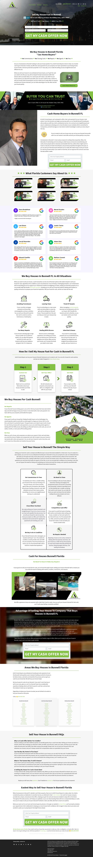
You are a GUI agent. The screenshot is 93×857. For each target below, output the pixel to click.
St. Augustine (69, 715)
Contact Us (83, 6)
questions (35, 780)
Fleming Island (23, 720)
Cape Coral (24, 713)
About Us (45, 5)
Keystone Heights (46, 713)
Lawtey (46, 716)
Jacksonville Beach (47, 712)
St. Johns (69, 716)
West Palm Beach (69, 722)
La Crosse (46, 715)
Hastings (46, 704)
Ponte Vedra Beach (69, 711)
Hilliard (46, 709)
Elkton (24, 717)
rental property (74, 307)
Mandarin (46, 718)
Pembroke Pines (69, 710)
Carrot (65, 855)
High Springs (47, 708)
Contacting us (43, 831)
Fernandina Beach (24, 718)
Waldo (70, 721)
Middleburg (47, 721)
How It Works (32, 5)
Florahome (24, 721)
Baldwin (23, 708)
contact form (62, 804)
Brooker (24, 709)
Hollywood (46, 710)
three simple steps (54, 359)
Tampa (69, 720)
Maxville (46, 719)
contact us (50, 780)
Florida (24, 703)
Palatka (69, 707)
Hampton (46, 703)
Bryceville (23, 710)
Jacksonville (47, 711)
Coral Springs (24, 715)
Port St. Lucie (70, 712)
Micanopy (46, 720)
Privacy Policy (16, 841)
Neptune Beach (46, 724)
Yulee (69, 724)
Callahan (23, 712)
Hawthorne (47, 705)
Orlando (69, 704)
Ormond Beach (69, 705)
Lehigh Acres (47, 717)
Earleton (23, 716)
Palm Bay (69, 708)
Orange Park (70, 703)
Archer (24, 705)
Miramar (46, 722)
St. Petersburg (69, 717)
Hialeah (46, 707)
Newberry (46, 725)
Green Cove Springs (24, 724)
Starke (70, 718)
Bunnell (17, 675)
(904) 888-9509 (67, 4)
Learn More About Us (68, 86)
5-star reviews (56, 795)
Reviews (39, 5)
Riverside (69, 713)
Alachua (23, 704)
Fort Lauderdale (23, 722)
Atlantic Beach (23, 707)
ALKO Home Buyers (47, 119)
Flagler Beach (24, 719)
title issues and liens (35, 287)
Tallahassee (69, 719)
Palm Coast (69, 709)
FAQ (79, 6)
